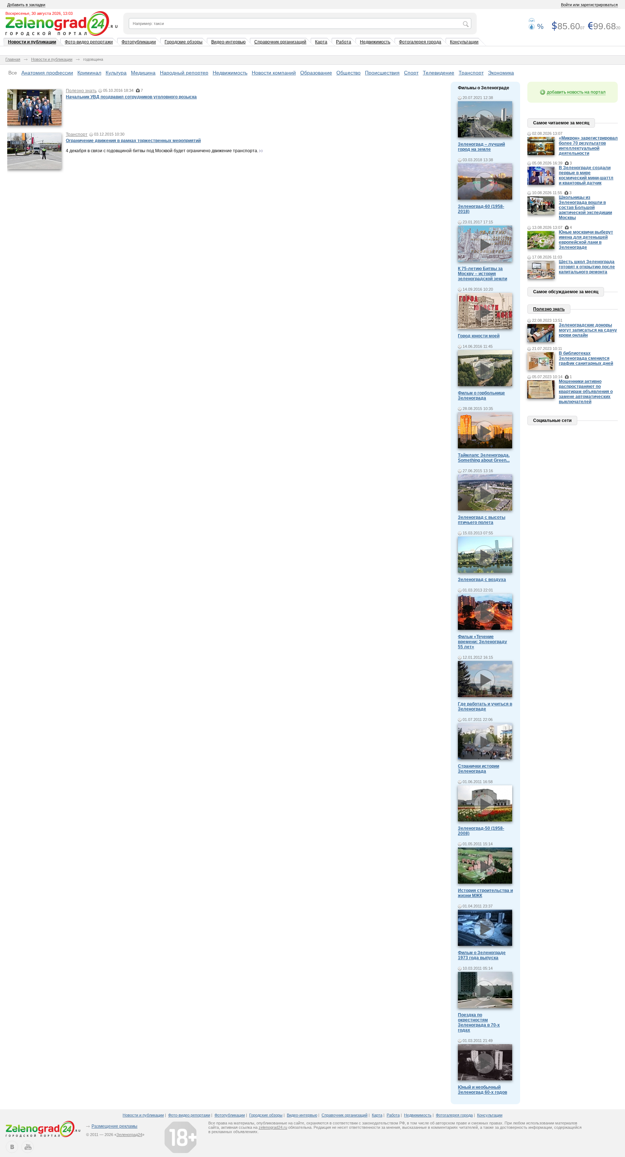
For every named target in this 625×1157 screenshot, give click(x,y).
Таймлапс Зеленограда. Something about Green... (484, 458)
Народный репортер (184, 73)
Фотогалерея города (420, 41)
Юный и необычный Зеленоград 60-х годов (482, 1090)
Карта (321, 41)
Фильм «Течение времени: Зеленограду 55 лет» (482, 641)
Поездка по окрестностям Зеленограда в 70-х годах (479, 1022)
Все (12, 73)
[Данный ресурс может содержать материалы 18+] (180, 1137)
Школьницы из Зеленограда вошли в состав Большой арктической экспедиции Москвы (585, 207)
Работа (343, 41)
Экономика (501, 73)
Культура (116, 73)
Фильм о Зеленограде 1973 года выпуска (482, 955)
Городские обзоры (184, 41)
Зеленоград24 (129, 1134)
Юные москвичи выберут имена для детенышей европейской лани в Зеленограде (586, 240)
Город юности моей (478, 335)
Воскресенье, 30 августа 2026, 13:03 (39, 13)
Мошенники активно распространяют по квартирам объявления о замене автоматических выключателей (586, 391)
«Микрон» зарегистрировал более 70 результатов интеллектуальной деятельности (588, 146)
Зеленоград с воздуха (482, 579)
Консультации (464, 41)
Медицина (143, 73)
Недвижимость (375, 41)
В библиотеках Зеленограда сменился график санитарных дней (586, 358)
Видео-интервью (228, 41)
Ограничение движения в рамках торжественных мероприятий (133, 140)
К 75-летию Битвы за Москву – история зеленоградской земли (482, 273)
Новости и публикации (32, 41)
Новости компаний (274, 73)
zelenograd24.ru (273, 1127)
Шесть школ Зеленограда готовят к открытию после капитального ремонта (587, 266)
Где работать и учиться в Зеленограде (485, 706)
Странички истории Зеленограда (478, 769)
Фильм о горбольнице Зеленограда (481, 395)
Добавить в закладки (26, 5)
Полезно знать (81, 90)
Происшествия (382, 73)
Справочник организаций (280, 41)
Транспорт (471, 73)
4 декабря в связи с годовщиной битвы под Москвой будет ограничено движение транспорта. (162, 150)
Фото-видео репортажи (89, 41)
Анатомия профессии (47, 73)
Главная (12, 59)
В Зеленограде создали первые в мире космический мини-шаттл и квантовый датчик (586, 175)
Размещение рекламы (114, 1126)
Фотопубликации (139, 41)
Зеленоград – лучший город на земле (481, 147)
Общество (348, 73)
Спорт (411, 73)
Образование (316, 73)
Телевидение (438, 73)
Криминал (89, 73)
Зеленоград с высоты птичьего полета (481, 520)
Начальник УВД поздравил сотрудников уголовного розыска (131, 96)
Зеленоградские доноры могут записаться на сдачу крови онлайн (588, 330)
